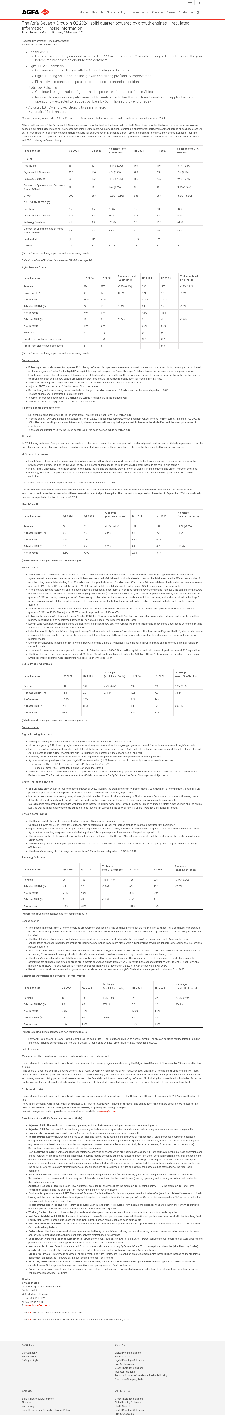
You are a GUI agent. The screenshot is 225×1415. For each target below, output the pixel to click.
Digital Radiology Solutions (129, 1360)
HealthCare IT (122, 1356)
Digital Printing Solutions (128, 1352)
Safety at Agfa (30, 1360)
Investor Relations (125, 1371)
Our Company (29, 1352)
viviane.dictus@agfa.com (37, 1305)
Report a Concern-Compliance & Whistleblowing (141, 1375)
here (30, 1312)
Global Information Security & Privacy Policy (46, 1410)
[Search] (198, 12)
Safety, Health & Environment (38, 1398)
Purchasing (28, 1406)
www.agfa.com (107, 1111)
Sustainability (29, 1356)
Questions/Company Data (129, 1379)
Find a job (27, 1402)
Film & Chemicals (124, 1364)
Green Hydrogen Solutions (129, 1367)
